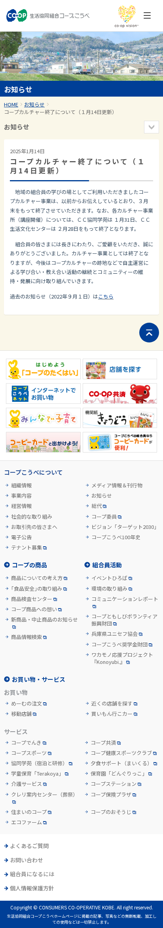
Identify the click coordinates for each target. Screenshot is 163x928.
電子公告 (21, 537)
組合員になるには (32, 874)
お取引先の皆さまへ (34, 527)
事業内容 (21, 495)
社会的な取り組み (31, 516)
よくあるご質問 (29, 846)
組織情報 (21, 485)
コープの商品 (29, 565)
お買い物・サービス (38, 679)
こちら (106, 296)
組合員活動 (107, 565)
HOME (11, 104)
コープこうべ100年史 (115, 537)
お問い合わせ (26, 860)
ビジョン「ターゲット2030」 (125, 527)
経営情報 (21, 506)
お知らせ (34, 104)
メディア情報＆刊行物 (116, 485)
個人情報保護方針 (32, 888)
